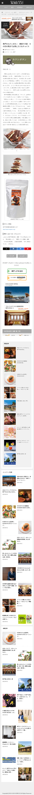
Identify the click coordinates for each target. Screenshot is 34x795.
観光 (12, 7)
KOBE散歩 (20, 7)
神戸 (14, 52)
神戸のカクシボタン (10, 49)
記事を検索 (29, 7)
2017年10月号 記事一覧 (11, 331)
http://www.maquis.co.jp (9, 229)
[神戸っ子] (17, 2)
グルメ (6, 7)
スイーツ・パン (8, 52)
